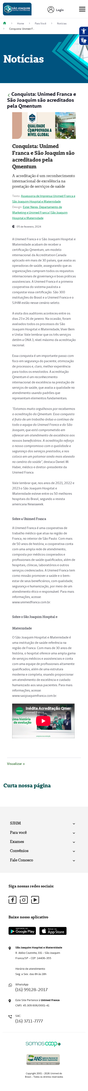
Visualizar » (16, 763)
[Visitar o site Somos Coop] (43, 1043)
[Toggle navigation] (82, 10)
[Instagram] (24, 900)
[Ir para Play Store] (22, 931)
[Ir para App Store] (53, 931)
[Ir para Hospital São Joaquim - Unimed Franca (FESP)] (17, 10)
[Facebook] (12, 900)
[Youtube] (35, 900)
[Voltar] (8, 94)
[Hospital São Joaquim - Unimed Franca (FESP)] (6, 23)
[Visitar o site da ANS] (43, 1059)
